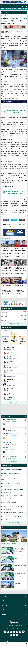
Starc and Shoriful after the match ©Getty (20, 583)
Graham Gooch (16, 226)
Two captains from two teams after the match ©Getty (20, 549)
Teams (19, 8)
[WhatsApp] (20, 631)
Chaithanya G (7, 31)
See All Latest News (14, 522)
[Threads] (17, 635)
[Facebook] (5, 631)
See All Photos (14, 590)
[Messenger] (23, 631)
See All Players (15, 402)
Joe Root (10, 226)
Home (2, 8)
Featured (8, 12)
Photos (25, 8)
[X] (14, 631)
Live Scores (8, 8)
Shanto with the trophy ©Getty (20, 565)
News (14, 8)
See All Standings (13, 461)
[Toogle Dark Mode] (22, 6)
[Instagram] (11, 631)
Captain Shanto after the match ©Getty (21, 557)
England (3, 96)
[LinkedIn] (11, 635)
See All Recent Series (14, 323)
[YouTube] (8, 631)
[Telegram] (14, 635)
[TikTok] (17, 631)
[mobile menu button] (2, 6)
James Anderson (14, 224)
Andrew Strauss (22, 224)
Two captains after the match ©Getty (9, 543)
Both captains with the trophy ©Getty (20, 574)
